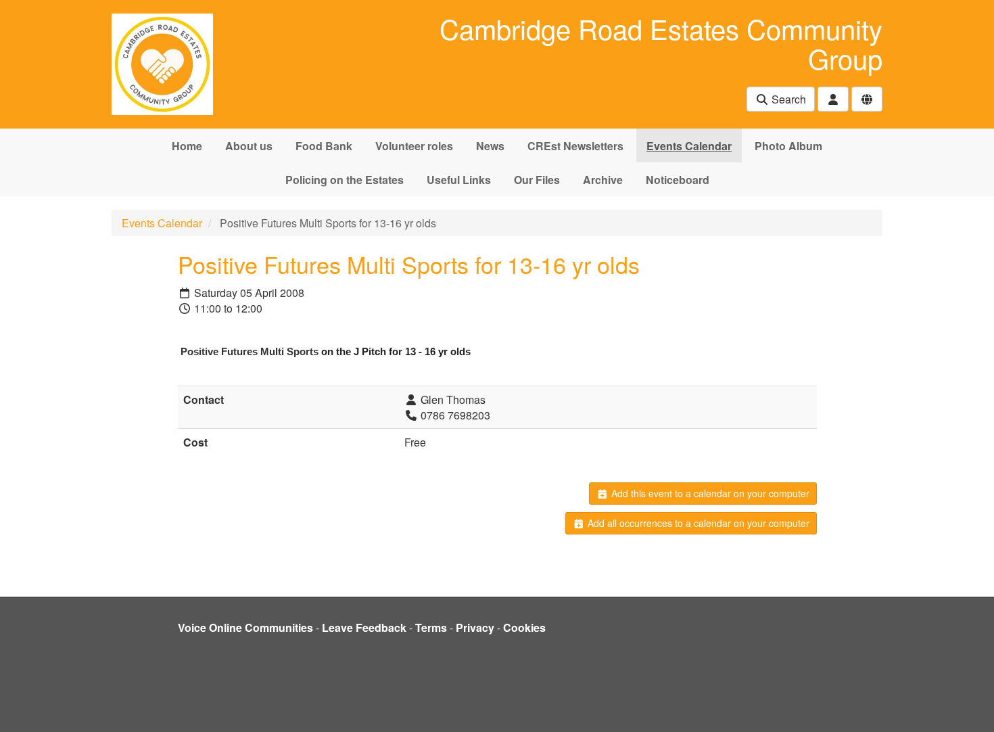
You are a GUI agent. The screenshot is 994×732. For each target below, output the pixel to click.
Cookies (524, 627)
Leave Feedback (364, 627)
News (490, 146)
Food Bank (323, 146)
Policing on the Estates (344, 179)
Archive (603, 179)
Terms (431, 627)
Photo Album (788, 146)
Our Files (537, 179)
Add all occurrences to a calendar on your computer (697, 523)
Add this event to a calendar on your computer (709, 493)
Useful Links (459, 179)
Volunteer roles (414, 146)
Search (787, 99)
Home (187, 146)
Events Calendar (689, 146)
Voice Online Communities (245, 627)
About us (249, 146)
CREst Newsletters (575, 146)
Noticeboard (677, 179)
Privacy (475, 627)
